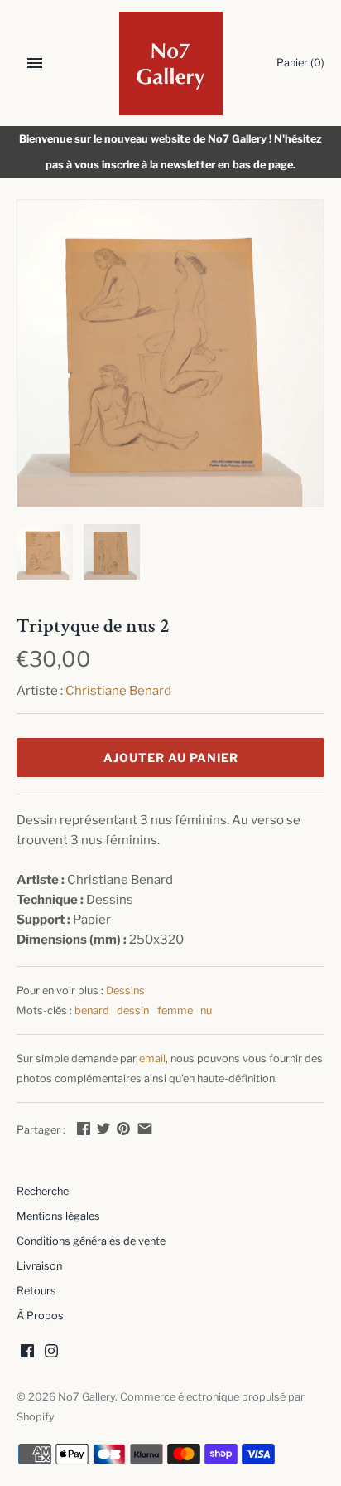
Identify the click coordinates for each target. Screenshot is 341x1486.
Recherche (43, 1191)
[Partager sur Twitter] (103, 1128)
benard (91, 1010)
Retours (36, 1290)
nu (206, 1010)
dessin (133, 1010)
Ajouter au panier (170, 757)
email (152, 1058)
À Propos (40, 1315)
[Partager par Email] (145, 1128)
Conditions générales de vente (91, 1241)
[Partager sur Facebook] (83, 1128)
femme (175, 1010)
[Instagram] (51, 1353)
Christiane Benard (118, 690)
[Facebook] (27, 1353)
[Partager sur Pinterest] (123, 1128)
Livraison (39, 1266)
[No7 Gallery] (171, 63)
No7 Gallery (86, 1397)
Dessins (125, 990)
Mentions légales (58, 1216)
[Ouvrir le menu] (35, 63)
